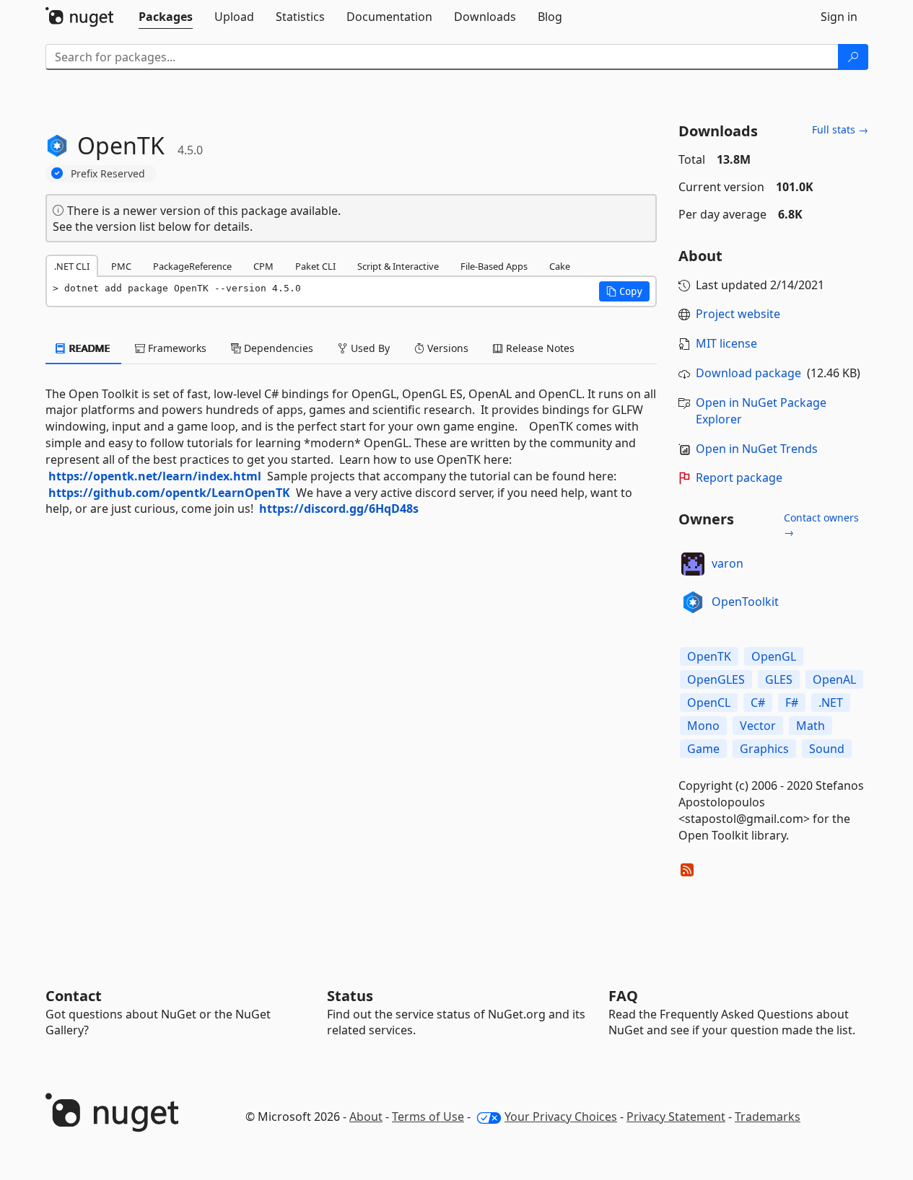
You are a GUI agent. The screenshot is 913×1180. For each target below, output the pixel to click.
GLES (778, 679)
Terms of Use (428, 1116)
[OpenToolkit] (693, 602)
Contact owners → (821, 525)
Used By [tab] (369, 348)
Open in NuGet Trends (757, 449)
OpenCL (708, 702)
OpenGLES (716, 679)
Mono (703, 726)
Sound (826, 749)
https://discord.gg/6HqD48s (339, 508)
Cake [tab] (559, 266)
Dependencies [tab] (277, 348)
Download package (748, 373)
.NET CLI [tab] (71, 266)
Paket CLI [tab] (315, 266)
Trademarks (767, 1116)
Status (350, 995)
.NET (830, 702)
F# (791, 702)
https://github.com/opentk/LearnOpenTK (169, 493)
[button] (624, 291)
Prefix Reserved (108, 173)
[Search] (853, 57)
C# (758, 702)
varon (727, 563)
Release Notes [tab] (539, 348)
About (366, 1116)
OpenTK (709, 656)
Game (703, 749)
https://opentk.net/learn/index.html (154, 476)
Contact (73, 995)
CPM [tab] (263, 266)
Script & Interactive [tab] (398, 266)
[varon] (693, 564)
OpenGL (773, 656)
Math (810, 726)
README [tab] (88, 348)
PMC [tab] (121, 266)
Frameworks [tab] (175, 348)
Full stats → (840, 129)
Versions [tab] (446, 348)
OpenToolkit (745, 601)
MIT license (726, 343)
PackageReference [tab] (192, 266)
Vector (758, 726)
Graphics (764, 749)
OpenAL (834, 679)
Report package (739, 477)
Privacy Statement (675, 1116)
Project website (738, 314)
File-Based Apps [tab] (494, 266)
